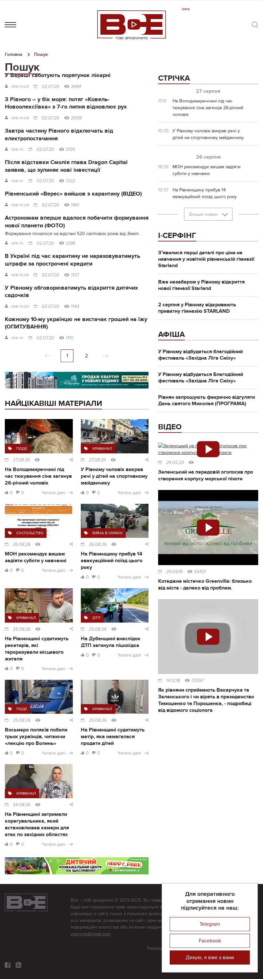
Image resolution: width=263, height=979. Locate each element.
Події (21, 448)
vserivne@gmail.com (91, 934)
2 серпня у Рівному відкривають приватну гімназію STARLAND (197, 308)
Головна (13, 54)
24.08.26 (21, 805)
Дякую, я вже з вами (210, 957)
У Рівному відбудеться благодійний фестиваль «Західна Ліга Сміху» (200, 354)
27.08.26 (21, 460)
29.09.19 (174, 571)
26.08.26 (21, 544)
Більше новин (204, 214)
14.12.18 (173, 680)
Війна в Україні (107, 533)
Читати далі (53, 492)
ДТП (96, 618)
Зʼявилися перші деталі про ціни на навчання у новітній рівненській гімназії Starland (206, 259)
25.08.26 (21, 629)
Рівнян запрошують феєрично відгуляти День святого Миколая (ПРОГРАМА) (206, 400)
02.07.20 (50, 86)
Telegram (209, 924)
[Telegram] (18, 965)
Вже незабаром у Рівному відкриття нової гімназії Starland (201, 285)
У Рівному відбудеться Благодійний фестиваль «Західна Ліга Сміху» (200, 377)
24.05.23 (175, 462)
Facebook (210, 941)
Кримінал (102, 448)
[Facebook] (7, 965)
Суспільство (29, 533)
